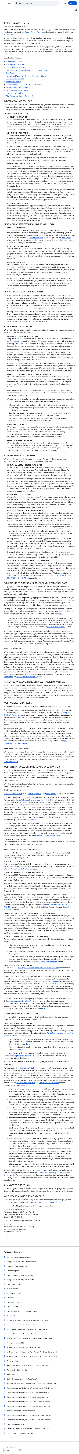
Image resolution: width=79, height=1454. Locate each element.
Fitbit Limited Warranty (14, 1307)
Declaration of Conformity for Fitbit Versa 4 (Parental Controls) (28, 1406)
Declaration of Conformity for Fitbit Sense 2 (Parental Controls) (28, 1402)
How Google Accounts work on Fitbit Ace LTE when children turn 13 (29, 1338)
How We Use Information (15, 65)
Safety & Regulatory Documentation (19, 1257)
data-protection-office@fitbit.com (25, 1001)
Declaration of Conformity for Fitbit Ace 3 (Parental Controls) (28, 1393)
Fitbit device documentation (14, 1252)
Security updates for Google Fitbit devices (21, 1411)
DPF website (31, 820)
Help (9, 3)
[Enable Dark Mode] (19, 1450)
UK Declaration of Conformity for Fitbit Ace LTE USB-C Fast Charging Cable (32, 1352)
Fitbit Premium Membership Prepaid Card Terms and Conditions (28, 1365)
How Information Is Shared (16, 67)
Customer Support (11, 762)
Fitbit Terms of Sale (13, 1298)
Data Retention (11, 73)
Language (9, 1447)
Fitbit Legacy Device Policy (16, 1424)
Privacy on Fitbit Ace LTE (15, 1343)
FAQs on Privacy (10, 35)
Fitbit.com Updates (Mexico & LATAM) (20, 1275)
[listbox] (10, 1450)
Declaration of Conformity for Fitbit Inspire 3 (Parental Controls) (29, 1420)
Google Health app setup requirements (20, 1280)
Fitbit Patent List (12, 1374)
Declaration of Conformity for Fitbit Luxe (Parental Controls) (27, 1397)
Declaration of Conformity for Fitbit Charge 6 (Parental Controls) (29, 1415)
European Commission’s (13, 794)
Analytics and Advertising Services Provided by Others (26, 76)
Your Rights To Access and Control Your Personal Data (26, 70)
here (65, 605)
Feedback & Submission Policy (17, 1370)
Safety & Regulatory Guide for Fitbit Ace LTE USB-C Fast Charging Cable (31, 1384)
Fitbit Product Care (13, 1284)
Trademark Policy (13, 1361)
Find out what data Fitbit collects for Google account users (27, 1320)
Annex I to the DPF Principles (49, 836)
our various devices (36, 238)
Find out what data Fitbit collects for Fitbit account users (26, 1325)
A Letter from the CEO (14, 1289)
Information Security (13, 82)
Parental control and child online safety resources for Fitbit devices (30, 1388)
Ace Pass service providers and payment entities (23, 1347)
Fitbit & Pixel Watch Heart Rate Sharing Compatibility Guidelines (28, 1429)
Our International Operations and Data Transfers (24, 85)
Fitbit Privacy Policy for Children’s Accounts (22, 1311)
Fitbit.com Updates (13, 1271)
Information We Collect (14, 62)
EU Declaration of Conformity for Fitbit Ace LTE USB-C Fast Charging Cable (32, 1356)
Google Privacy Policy (33, 32)
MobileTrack (66, 238)
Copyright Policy (12, 1316)
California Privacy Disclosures (17, 90)
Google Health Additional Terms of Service (21, 1262)
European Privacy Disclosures (17, 88)
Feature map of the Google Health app (20, 1433)
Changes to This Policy (14, 93)
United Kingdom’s (34, 794)
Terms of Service (16, 341)
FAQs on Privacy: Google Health (17, 1266)
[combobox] (39, 3)
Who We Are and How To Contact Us (20, 96)
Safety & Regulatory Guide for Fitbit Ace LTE (22, 1379)
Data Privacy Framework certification (33, 800)
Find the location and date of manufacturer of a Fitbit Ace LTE (28, 1329)
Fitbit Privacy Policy (14, 1293)
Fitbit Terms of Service (14, 1302)
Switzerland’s (51, 794)
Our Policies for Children (15, 79)
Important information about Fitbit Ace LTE (21, 1334)
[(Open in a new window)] (75, 9)
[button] (3, 3)
